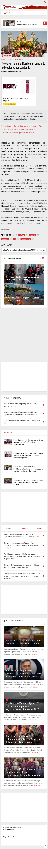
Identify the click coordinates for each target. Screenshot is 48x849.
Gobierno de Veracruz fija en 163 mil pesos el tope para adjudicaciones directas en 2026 (22, 706)
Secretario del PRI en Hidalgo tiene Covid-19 (19, 129)
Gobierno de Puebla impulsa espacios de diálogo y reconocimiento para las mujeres (28, 482)
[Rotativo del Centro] (23, 7)
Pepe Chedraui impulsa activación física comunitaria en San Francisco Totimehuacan (28, 442)
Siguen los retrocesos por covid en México (18, 133)
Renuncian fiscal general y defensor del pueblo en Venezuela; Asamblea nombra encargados (23, 673)
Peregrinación (19, 59)
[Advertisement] (24, 335)
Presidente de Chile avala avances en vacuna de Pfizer (23, 126)
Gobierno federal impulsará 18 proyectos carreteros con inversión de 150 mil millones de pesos (28, 455)
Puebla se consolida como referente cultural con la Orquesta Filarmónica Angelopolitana (23, 739)
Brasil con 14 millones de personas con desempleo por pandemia (22, 278)
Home (3, 59)
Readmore (35, 654)
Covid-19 (9, 59)
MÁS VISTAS (8, 432)
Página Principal (8, 837)
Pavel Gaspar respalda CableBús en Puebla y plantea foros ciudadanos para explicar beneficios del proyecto (30, 22)
